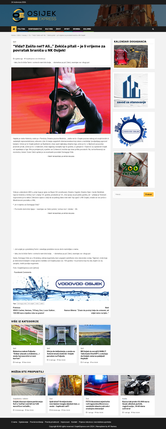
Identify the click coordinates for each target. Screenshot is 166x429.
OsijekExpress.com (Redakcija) (35, 59)
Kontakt (74, 422)
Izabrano (25, 398)
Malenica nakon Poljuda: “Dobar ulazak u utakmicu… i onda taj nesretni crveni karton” (26, 354)
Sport (67, 29)
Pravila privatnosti (52, 422)
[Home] (14, 29)
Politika (21, 29)
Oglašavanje (23, 422)
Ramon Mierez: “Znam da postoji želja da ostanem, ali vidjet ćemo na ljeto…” (86, 310)
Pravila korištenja (36, 422)
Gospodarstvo (35, 29)
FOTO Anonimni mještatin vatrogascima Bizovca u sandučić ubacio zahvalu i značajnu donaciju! (98, 405)
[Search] (153, 29)
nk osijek (31, 303)
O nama (14, 422)
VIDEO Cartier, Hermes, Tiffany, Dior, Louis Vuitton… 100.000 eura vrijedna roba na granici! (34, 310)
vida (37, 303)
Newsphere (100, 426)
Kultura (49, 29)
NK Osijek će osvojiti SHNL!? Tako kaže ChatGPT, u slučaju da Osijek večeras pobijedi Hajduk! (94, 354)
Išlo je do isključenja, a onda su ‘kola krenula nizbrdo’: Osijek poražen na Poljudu (61, 353)
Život (58, 29)
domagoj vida (21, 303)
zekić (42, 303)
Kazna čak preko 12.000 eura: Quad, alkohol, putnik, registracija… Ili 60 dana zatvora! (136, 405)
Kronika (76, 29)
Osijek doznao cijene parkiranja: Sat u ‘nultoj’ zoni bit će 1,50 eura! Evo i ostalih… (28, 404)
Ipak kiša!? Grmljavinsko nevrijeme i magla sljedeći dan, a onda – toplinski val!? (64, 404)
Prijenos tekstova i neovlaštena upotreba (95, 422)
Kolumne (87, 29)
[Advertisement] (61, 175)
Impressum (65, 422)
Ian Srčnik (95, 362)
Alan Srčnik (27, 362)
